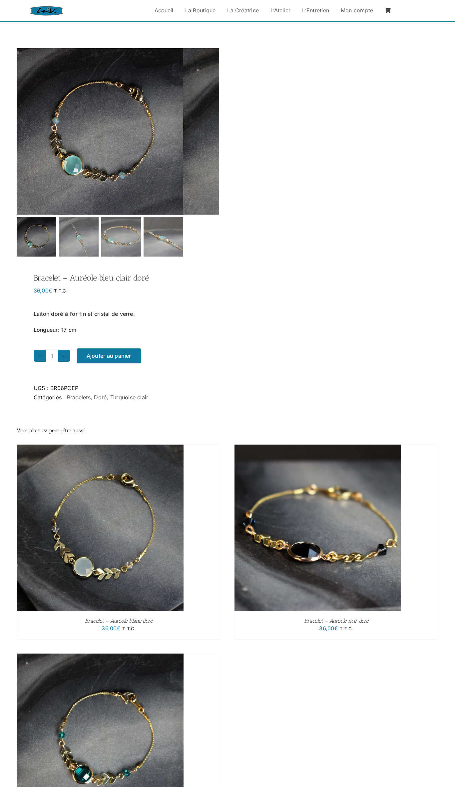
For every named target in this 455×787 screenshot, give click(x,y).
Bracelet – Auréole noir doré (336, 621)
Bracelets (79, 397)
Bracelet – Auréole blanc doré (118, 621)
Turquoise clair (129, 397)
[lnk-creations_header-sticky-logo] (46, 8)
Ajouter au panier (109, 355)
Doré (100, 397)
